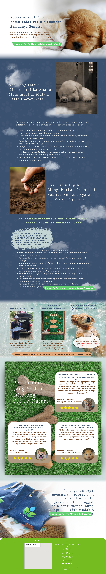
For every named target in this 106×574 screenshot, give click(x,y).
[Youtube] (69, 563)
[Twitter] (66, 563)
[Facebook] (63, 563)
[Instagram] (72, 563)
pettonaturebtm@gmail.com (67, 553)
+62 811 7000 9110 (68, 549)
